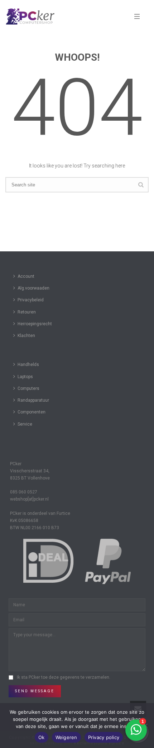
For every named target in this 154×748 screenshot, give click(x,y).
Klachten (26, 335)
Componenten (31, 412)
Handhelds (28, 364)
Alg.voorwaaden (33, 288)
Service (25, 424)
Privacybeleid (31, 299)
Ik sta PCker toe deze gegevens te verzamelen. (63, 677)
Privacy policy (104, 737)
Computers (28, 388)
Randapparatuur (33, 400)
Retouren (27, 312)
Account (26, 276)
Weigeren (66, 737)
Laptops (25, 376)
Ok (41, 737)
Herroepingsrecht (35, 323)
